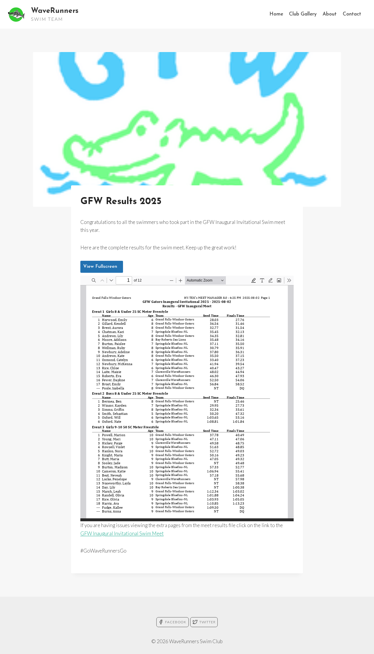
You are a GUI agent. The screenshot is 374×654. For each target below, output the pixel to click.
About (330, 14)
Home (276, 14)
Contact (352, 14)
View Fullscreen (100, 266)
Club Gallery (303, 14)
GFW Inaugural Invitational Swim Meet (122, 533)
